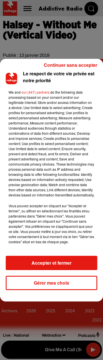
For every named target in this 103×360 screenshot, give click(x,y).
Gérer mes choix (51, 282)
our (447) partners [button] (35, 92)
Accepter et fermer (51, 263)
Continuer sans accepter (70, 65)
